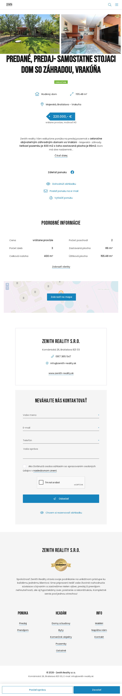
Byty (61, 630)
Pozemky (61, 643)
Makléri (99, 623)
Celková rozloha (18, 256)
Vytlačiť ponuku (63, 197)
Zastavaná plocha (80, 248)
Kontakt (99, 637)
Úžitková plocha (78, 256)
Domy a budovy (61, 623)
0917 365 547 (63, 356)
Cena (12, 240)
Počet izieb (16, 248)
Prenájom (23, 630)
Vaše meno (30, 415)
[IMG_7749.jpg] (30, 34)
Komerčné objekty (61, 637)
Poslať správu (37, 689)
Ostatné (61, 650)
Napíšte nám (99, 630)
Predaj (23, 623)
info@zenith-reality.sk (63, 363)
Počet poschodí (78, 240)
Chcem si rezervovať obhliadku (64, 512)
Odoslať (63, 498)
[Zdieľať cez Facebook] (70, 172)
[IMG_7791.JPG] (91, 34)
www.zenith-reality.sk (61, 373)
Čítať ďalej (61, 155)
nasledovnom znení (45, 470)
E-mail (26, 427)
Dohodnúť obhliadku (64, 184)
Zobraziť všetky (61, 266)
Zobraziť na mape (61, 297)
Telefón (27, 440)
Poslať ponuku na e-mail (64, 191)
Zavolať (96, 689)
